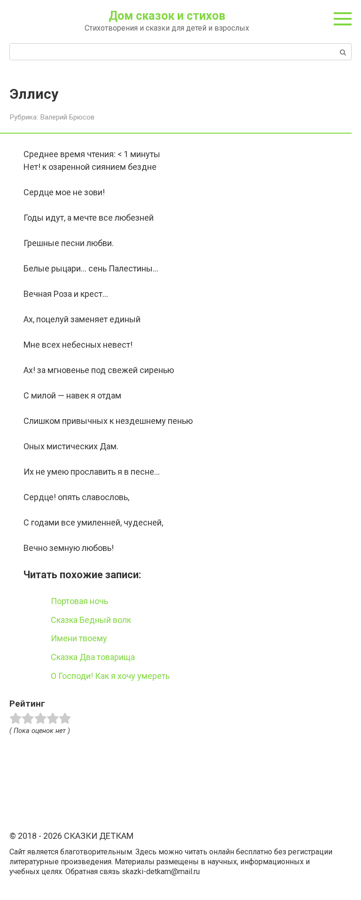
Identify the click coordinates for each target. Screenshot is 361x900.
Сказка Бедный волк (91, 620)
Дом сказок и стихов (167, 16)
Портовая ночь (79, 601)
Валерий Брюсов (67, 117)
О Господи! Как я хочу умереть (110, 676)
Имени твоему (79, 638)
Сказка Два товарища (93, 657)
